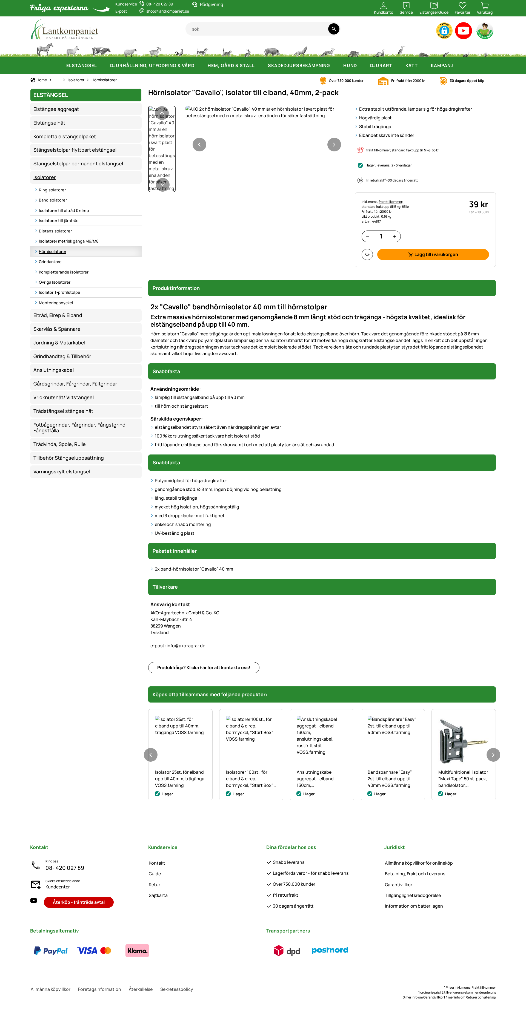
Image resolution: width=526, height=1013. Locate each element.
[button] (444, 30)
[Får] (130, 49)
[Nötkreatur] (101, 49)
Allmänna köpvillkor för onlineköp (419, 863)
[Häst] (44, 49)
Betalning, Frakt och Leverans (415, 874)
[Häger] (401, 49)
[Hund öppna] (362, 65)
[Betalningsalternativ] (94, 950)
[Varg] (300, 49)
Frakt (475, 987)
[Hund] (202, 49)
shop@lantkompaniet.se (167, 11)
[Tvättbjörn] (353, 49)
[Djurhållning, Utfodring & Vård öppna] (200, 65)
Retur (154, 885)
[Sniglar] (466, 49)
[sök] (333, 28)
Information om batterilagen (414, 906)
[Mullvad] (423, 49)
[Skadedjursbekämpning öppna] (335, 65)
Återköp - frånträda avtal (79, 902)
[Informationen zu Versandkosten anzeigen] (308, 950)
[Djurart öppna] (398, 65)
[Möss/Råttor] (445, 49)
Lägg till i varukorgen (436, 254)
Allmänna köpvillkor (50, 989)
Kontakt (157, 863)
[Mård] (378, 49)
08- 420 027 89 (64, 867)
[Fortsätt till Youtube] (463, 32)
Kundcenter (57, 887)
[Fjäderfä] (179, 49)
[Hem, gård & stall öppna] (260, 65)
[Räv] (327, 49)
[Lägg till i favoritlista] (367, 254)
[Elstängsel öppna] (102, 65)
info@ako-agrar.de (177, 646)
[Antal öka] (394, 236)
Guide (155, 874)
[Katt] (226, 49)
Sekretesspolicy (176, 989)
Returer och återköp (481, 997)
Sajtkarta (158, 895)
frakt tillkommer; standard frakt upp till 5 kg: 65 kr (402, 150)
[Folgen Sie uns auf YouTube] (33, 902)
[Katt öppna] (423, 65)
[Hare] (247, 49)
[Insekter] (486, 49)
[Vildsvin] (272, 49)
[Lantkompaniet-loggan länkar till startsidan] (107, 29)
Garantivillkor (398, 885)
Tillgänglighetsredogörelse (413, 895)
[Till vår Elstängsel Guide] (485, 32)
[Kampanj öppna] (458, 65)
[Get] (155, 49)
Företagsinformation (99, 989)
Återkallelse (141, 989)
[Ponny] (72, 49)
